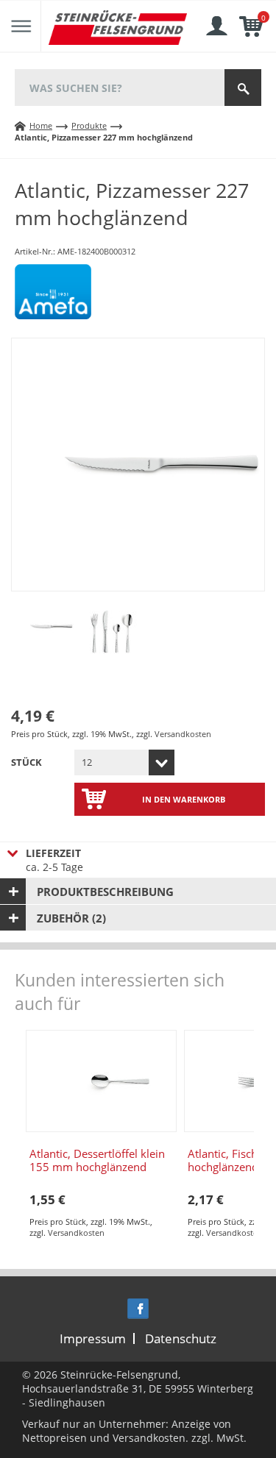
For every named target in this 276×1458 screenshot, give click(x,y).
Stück (26, 762)
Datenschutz (180, 1338)
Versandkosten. (150, 1438)
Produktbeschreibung (105, 891)
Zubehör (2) (71, 918)
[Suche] (242, 87)
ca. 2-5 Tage (54, 860)
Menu (20, 26)
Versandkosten (183, 733)
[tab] (138, 891)
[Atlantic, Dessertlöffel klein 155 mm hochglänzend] (101, 1081)
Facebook (138, 1308)
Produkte (89, 125)
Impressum (93, 1338)
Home (40, 125)
